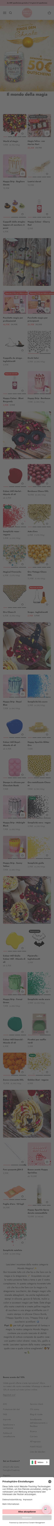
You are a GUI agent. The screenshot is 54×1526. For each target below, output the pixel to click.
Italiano (40, 1462)
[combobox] (40, 1462)
